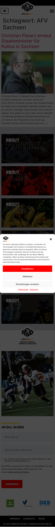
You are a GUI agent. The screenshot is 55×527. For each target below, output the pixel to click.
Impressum (34, 289)
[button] (50, 239)
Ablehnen (27, 276)
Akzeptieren (27, 268)
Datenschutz (23, 289)
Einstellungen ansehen (27, 284)
